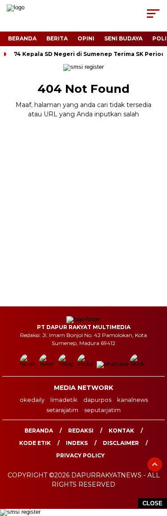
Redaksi (81, 430)
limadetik (63, 399)
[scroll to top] (155, 464)
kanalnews (132, 399)
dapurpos (97, 399)
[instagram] (67, 364)
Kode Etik (35, 443)
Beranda (22, 38)
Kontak (121, 430)
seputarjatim (102, 409)
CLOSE (153, 503)
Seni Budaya (123, 38)
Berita (57, 38)
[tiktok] (138, 364)
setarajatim (62, 409)
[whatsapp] (112, 364)
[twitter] (48, 364)
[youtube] (86, 364)
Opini (85, 38)
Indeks (77, 443)
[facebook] (28, 364)
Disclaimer (121, 443)
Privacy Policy (80, 455)
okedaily (32, 399)
